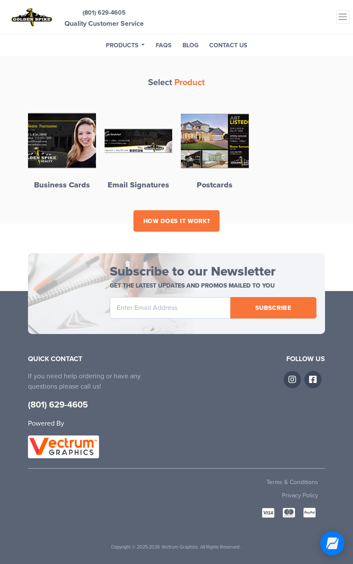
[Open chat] (332, 543)
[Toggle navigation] (343, 17)
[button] (125, 45)
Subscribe (273, 308)
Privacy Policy (300, 495)
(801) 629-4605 (104, 12)
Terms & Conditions (292, 482)
